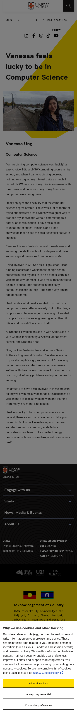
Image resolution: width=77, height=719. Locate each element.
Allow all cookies (38, 683)
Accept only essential (38, 694)
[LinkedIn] (27, 35)
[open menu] (9, 6)
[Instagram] (41, 35)
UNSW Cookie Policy (49, 673)
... (27, 20)
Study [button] (9, 501)
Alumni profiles (55, 20)
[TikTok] (48, 35)
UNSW (9, 20)
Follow (56, 29)
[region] (38, 670)
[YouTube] (55, 35)
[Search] (68, 6)
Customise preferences (38, 705)
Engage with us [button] (17, 490)
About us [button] (11, 524)
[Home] (38, 6)
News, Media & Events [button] (23, 513)
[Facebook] (33, 35)
